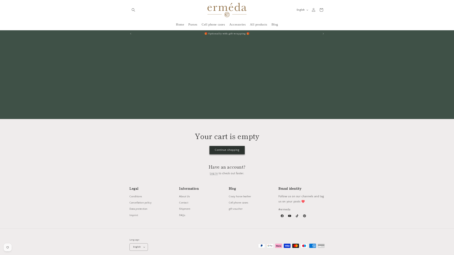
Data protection (138, 209)
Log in (214, 173)
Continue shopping (227, 149)
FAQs (182, 215)
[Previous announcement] (131, 33)
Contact (183, 202)
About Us (184, 196)
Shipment (184, 209)
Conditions (135, 196)
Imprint (133, 215)
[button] (133, 10)
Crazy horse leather (240, 196)
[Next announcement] (323, 33)
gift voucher (236, 209)
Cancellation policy (140, 202)
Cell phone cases (238, 202)
